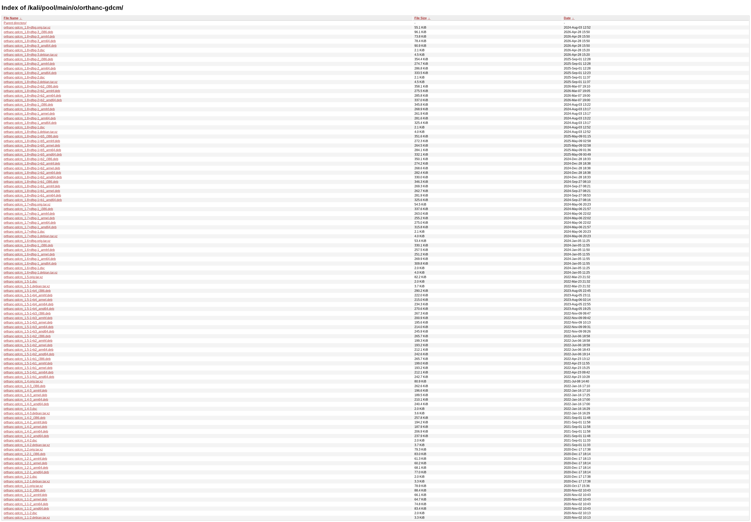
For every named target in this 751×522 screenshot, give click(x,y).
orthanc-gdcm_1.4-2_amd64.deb (26, 436)
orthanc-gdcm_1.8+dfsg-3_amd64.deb (30, 45)
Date (567, 18)
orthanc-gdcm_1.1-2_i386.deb (24, 490)
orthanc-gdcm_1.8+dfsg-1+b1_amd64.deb (33, 200)
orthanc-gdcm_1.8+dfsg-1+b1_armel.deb (32, 191)
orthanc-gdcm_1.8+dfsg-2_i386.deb (28, 59)
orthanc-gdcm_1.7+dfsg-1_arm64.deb (30, 222)
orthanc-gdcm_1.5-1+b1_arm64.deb (28, 372)
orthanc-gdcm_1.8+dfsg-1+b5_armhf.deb (32, 141)
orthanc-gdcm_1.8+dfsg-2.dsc (24, 77)
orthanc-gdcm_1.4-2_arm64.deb (26, 431)
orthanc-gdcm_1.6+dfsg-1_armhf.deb (29, 250)
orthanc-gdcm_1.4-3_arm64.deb (26, 399)
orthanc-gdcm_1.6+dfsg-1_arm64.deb (30, 259)
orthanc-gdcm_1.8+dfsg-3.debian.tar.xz (30, 54)
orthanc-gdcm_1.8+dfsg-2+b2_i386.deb (31, 86)
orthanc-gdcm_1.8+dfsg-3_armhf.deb (29, 36)
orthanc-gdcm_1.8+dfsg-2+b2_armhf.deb (32, 91)
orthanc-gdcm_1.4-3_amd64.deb (26, 404)
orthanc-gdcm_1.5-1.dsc (20, 281)
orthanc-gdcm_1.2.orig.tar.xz (23, 449)
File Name (11, 18)
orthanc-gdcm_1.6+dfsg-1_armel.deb (29, 254)
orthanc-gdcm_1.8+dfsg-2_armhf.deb (29, 63)
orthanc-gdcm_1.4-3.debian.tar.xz (27, 413)
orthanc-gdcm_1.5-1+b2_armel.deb (28, 345)
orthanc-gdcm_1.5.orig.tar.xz (23, 277)
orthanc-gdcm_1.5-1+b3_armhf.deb (28, 318)
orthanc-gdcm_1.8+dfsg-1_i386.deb (28, 104)
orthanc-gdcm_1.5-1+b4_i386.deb (27, 290)
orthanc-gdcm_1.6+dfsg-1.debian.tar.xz (30, 272)
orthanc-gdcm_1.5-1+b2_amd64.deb (29, 354)
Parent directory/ (15, 23)
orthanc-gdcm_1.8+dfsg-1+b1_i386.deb (31, 181)
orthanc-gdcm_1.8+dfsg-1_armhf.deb (29, 109)
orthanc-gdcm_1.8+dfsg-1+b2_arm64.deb (32, 172)
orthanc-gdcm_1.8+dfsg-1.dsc (24, 127)
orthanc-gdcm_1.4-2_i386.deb (24, 417)
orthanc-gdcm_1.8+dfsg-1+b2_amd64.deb (33, 177)
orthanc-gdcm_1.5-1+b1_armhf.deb (28, 363)
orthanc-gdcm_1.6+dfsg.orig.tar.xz (27, 241)
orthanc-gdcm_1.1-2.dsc (20, 513)
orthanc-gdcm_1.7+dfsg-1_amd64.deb (30, 227)
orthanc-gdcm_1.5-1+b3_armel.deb (28, 322)
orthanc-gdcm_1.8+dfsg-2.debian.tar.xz (30, 82)
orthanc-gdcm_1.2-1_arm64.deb (26, 467)
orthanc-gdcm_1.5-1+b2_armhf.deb (28, 340)
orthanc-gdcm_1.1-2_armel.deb (25, 499)
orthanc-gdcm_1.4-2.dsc (20, 440)
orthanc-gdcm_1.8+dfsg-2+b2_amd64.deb (33, 100)
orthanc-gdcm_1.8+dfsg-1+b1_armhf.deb (32, 186)
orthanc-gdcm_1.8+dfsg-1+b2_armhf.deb (32, 163)
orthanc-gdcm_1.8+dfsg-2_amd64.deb (30, 73)
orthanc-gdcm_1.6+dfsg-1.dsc (24, 268)
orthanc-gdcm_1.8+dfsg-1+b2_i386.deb (31, 159)
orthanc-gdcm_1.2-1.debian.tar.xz (27, 481)
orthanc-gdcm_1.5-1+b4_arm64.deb (28, 304)
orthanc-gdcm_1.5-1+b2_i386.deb (27, 336)
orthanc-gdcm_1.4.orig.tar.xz (23, 381)
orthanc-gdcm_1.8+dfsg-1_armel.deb (29, 113)
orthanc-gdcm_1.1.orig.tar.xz (23, 486)
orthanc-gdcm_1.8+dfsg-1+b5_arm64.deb (32, 150)
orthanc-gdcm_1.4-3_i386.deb (24, 386)
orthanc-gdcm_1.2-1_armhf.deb (25, 458)
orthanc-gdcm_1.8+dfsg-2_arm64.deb (30, 68)
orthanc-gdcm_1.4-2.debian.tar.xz (27, 445)
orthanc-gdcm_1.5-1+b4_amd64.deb (29, 308)
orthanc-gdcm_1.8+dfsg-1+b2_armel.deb (32, 168)
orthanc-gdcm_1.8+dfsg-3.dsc (24, 50)
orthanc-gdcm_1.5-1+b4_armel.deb (28, 299)
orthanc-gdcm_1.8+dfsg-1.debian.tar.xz (30, 131)
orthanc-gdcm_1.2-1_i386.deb (24, 454)
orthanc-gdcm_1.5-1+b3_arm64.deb (28, 327)
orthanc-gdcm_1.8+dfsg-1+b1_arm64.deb (32, 195)
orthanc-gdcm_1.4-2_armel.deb (25, 426)
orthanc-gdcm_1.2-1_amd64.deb (26, 472)
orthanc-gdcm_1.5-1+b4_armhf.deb (28, 295)
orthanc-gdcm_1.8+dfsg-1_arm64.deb (30, 118)
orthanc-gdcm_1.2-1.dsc (20, 476)
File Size (420, 18)
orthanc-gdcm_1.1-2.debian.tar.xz (27, 517)
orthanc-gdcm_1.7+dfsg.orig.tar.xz (27, 204)
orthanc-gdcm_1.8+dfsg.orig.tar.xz (27, 27)
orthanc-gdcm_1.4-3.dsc (20, 408)
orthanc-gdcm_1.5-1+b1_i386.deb (27, 359)
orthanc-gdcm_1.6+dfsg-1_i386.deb (28, 245)
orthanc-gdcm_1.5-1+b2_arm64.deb (28, 349)
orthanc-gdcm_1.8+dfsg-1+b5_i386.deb (31, 136)
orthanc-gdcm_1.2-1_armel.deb (25, 463)
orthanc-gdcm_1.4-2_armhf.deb (25, 422)
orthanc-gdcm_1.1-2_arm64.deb (26, 504)
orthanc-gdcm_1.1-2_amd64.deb (26, 508)
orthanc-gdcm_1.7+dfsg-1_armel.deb (29, 218)
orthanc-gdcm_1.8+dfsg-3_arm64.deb (30, 41)
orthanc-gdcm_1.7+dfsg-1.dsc (24, 231)
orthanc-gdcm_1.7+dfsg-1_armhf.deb (29, 213)
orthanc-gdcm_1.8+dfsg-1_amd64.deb (30, 122)
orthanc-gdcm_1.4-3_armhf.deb (25, 390)
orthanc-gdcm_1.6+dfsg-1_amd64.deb (30, 263)
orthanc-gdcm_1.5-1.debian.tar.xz (27, 286)
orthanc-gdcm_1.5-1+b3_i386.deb (27, 313)
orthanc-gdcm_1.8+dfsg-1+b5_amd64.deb (33, 154)
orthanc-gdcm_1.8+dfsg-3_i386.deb (28, 32)
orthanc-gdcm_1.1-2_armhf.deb (25, 495)
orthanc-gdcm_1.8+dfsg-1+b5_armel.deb (32, 145)
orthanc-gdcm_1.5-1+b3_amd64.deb (29, 331)
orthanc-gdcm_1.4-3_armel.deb (25, 395)
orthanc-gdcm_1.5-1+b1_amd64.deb (29, 377)
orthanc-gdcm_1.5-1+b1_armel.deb (28, 368)
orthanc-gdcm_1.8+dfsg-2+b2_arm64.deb (32, 95)
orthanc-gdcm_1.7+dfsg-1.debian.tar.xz (30, 236)
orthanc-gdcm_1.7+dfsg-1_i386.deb (28, 209)
